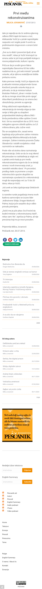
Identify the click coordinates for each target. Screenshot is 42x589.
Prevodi (10, 499)
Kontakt (5, 566)
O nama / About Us (9, 562)
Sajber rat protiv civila (12, 389)
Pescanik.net (12, 493)
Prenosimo (6, 538)
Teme (4, 542)
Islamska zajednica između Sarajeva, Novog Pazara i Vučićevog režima (18, 288)
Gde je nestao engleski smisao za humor (20, 272)
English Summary (10, 477)
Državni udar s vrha (11, 351)
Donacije (5, 570)
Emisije (5, 530)
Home (4, 522)
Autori (9, 496)
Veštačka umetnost (11, 381)
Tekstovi (5, 526)
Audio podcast (12, 505)
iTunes (9, 508)
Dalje (38, 323)
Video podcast (12, 511)
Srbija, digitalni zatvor (12, 366)
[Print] (21, 26)
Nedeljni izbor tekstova (12, 465)
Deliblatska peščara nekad (14, 343)
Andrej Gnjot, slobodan (12, 374)
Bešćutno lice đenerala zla (14, 264)
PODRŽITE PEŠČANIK (12, 244)
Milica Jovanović (16, 22)
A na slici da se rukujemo (13, 315)
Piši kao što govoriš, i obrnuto (15, 297)
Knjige (4, 554)
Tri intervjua (8, 279)
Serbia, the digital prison (13, 359)
